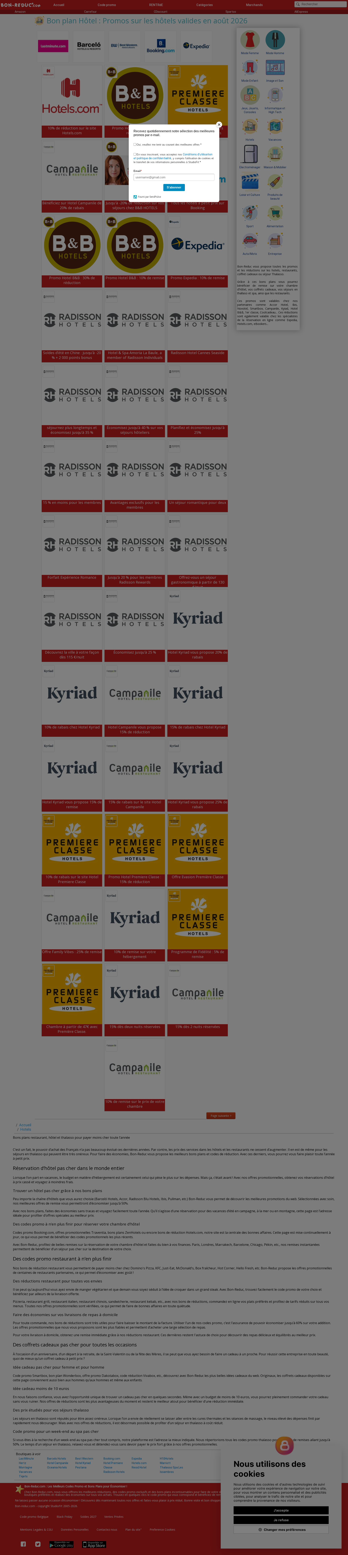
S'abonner (174, 187)
